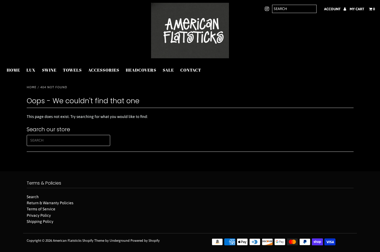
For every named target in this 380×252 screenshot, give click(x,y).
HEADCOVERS (141, 70)
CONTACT (190, 70)
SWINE (49, 70)
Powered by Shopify (145, 241)
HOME (13, 70)
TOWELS (72, 70)
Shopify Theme (93, 241)
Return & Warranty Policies (50, 203)
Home (31, 87)
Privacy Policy (39, 215)
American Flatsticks (67, 241)
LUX (31, 70)
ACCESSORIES (103, 70)
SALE (168, 70)
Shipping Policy (40, 221)
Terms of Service (41, 209)
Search (33, 197)
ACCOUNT (332, 9)
